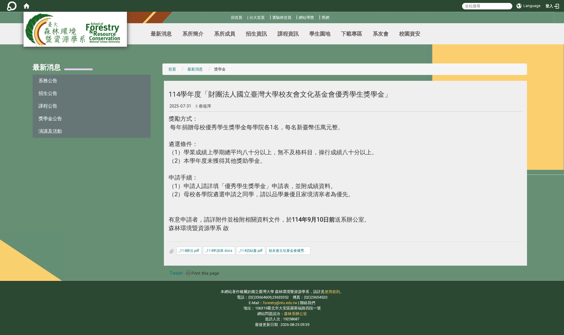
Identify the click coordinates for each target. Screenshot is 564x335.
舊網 (325, 17)
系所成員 (224, 34)
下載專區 (351, 34)
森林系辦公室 (295, 313)
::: (228, 16)
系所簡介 (193, 34)
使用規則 (332, 291)
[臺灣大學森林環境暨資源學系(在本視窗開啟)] (75, 29)
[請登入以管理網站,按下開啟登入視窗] (11, 6)
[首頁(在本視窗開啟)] (26, 6)
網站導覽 (306, 17)
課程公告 (47, 106)
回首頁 (236, 17)
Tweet (176, 273)
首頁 (172, 69)
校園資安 (409, 34)
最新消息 (161, 34)
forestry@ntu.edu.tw (280, 303)
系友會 (381, 34)
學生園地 (319, 34)
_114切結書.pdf (251, 251)
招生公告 (47, 93)
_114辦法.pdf (189, 251)
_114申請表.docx (218, 251)
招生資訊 (256, 34)
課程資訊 (288, 34)
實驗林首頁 (281, 17)
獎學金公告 (50, 118)
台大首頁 (257, 17)
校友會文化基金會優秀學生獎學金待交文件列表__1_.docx (289, 251)
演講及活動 (50, 131)
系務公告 (47, 80)
